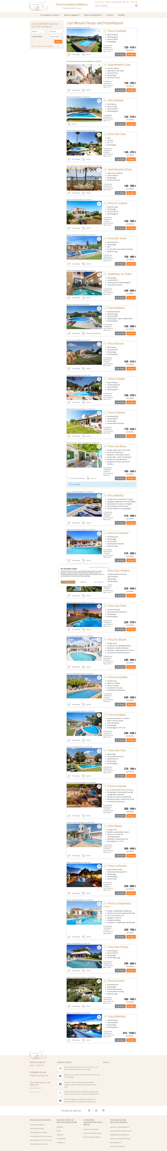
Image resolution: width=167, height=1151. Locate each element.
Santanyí (60, 1135)
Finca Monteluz (117, 1016)
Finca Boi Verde (117, 238)
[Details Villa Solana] (84, 835)
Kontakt (121, 15)
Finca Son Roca (117, 446)
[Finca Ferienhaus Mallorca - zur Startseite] (38, 6)
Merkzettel (116, 2)
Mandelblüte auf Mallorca (119, 1135)
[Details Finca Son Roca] (84, 456)
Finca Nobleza (116, 308)
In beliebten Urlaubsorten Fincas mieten (93, 1122)
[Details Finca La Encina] (84, 875)
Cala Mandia (61, 1139)
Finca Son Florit (117, 606)
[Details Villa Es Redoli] (84, 388)
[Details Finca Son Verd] (84, 143)
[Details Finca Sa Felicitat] (84, 542)
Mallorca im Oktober (117, 1146)
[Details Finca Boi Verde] (84, 248)
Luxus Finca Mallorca (37, 1125)
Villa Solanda (115, 100)
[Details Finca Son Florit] (84, 615)
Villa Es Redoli (116, 379)
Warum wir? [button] (99, 2)
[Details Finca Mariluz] (84, 505)
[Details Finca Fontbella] (84, 40)
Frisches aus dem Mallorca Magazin (118, 1121)
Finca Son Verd (117, 134)
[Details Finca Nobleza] (84, 317)
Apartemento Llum (119, 64)
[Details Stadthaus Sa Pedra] (84, 283)
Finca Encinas (116, 981)
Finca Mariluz (116, 495)
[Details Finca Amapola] (84, 724)
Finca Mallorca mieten (40, 1120)
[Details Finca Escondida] (84, 686)
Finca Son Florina (118, 947)
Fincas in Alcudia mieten (92, 1137)
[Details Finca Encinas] (84, 990)
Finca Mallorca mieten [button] (49, 15)
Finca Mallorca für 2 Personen (41, 1140)
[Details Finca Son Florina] (84, 956)
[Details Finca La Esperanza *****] (84, 913)
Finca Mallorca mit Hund (38, 1144)
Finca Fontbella (117, 31)
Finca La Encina (117, 866)
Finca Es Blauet (117, 639)
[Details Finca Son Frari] (84, 760)
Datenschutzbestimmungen (97, 567)
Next (99, 40)
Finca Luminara (117, 786)
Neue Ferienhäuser (37, 1128)
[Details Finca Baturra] (84, 353)
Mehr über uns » (34, 1092)
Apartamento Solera (120, 169)
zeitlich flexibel (37, 36)
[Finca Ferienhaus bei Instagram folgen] (96, 1110)
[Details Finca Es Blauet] (84, 649)
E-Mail (107, 2)
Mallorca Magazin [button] (71, 15)
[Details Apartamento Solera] (84, 179)
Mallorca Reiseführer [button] (92, 15)
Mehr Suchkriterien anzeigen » (42, 46)
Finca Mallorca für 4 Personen (41, 1136)
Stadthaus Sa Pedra (119, 274)
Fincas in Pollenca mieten (93, 1133)
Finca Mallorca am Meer (38, 1132)
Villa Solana (115, 826)
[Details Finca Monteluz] (84, 1026)
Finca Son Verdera (119, 570)
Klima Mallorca (115, 1142)
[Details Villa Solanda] (84, 110)
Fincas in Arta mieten (91, 1129)
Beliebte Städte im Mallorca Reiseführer (67, 1121)
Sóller (59, 1131)
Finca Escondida (117, 677)
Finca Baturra (116, 343)
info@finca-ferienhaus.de (39, 1075)
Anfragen (131, 54)
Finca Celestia (116, 412)
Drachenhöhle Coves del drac (120, 1131)
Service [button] (110, 15)
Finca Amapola (117, 714)
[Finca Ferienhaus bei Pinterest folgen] (103, 1110)
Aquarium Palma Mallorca (119, 1127)
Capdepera (61, 1142)
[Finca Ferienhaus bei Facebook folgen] (89, 1110)
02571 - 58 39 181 (131, 2)
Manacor (60, 1127)
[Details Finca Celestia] (84, 422)
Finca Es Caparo (117, 203)
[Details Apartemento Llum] (84, 74)
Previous (68, 40)
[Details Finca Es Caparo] (84, 212)
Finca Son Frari (117, 750)
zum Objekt (120, 54)
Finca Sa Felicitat (118, 533)
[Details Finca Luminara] (84, 795)
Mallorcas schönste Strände (120, 1139)
